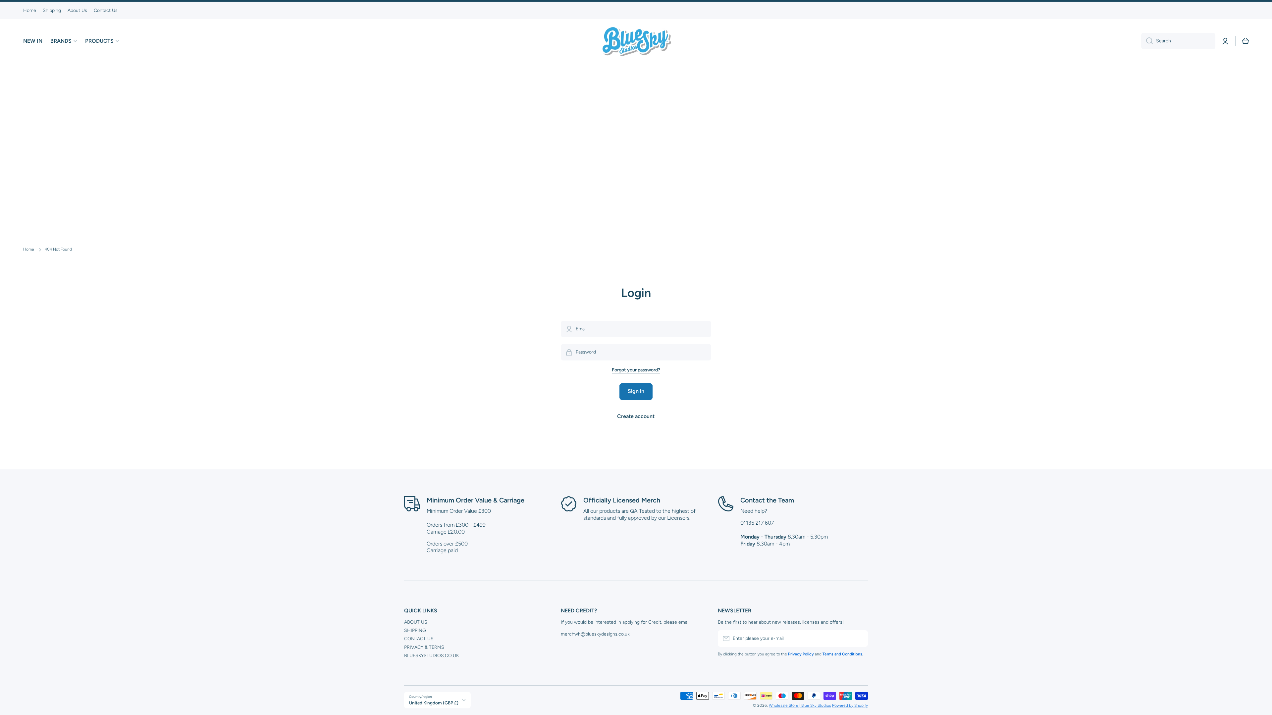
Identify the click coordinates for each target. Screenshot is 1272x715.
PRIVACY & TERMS (424, 647)
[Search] (1147, 41)
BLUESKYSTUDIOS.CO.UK (431, 655)
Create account (636, 416)
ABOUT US (415, 622)
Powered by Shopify (850, 705)
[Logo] (636, 41)
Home (28, 249)
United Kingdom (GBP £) (433, 702)
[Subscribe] (859, 638)
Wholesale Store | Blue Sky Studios (800, 705)
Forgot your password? (636, 370)
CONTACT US (419, 639)
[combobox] (1178, 41)
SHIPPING (415, 630)
